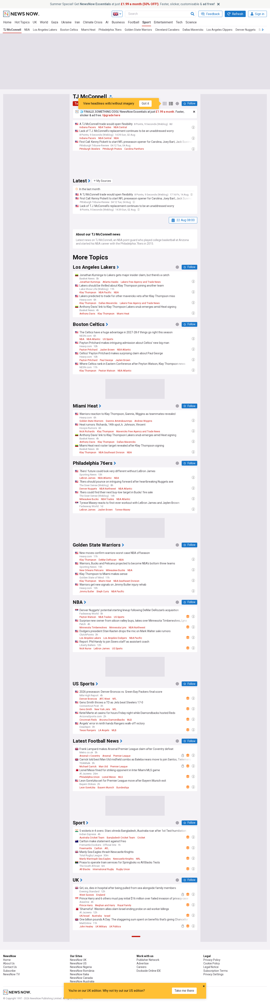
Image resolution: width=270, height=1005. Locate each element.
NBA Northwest (107, 489)
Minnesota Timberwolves (93, 627)
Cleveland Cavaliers (167, 29)
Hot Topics (22, 22)
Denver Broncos (88, 699)
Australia (97, 916)
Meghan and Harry (105, 905)
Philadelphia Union (89, 777)
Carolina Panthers (134, 149)
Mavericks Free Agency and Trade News (138, 431)
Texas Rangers (87, 730)
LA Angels (103, 730)
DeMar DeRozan (107, 560)
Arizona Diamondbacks (112, 720)
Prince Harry (86, 905)
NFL (114, 699)
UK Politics (115, 926)
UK (35, 22)
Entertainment (163, 22)
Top (77, 103)
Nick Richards (87, 431)
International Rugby (103, 869)
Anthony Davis (87, 313)
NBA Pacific (105, 292)
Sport (146, 22)
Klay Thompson (87, 292)
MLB (129, 720)
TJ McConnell (12, 29)
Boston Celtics (69, 29)
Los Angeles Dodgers (115, 638)
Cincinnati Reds (88, 720)
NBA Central (120, 127)
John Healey (86, 926)
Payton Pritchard (88, 350)
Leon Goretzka (87, 787)
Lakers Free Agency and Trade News (141, 282)
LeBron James (87, 478)
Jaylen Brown (107, 350)
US (107, 976)
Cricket (141, 837)
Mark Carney (86, 976)
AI (107, 22)
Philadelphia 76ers (110, 29)
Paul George (106, 360)
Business (118, 22)
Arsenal (106, 756)
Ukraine (66, 22)
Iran (77, 22)
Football (133, 22)
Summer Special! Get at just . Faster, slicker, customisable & (132, 4)
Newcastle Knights (123, 859)
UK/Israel (84, 916)
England (100, 895)
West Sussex (86, 895)
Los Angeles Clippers (219, 29)
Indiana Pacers (87, 127)
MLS (120, 777)
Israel (107, 916)
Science (191, 22)
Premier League (121, 756)
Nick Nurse (85, 648)
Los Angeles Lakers (45, 29)
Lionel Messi (109, 777)
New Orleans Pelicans (91, 570)
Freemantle (85, 848)
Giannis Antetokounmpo (119, 421)
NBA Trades (104, 127)
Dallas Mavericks (193, 29)
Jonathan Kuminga (89, 282)
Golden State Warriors (138, 29)
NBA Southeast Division (112, 452)
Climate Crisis (92, 22)
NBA (27, 29)
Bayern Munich (106, 787)
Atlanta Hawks (110, 282)
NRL (138, 859)
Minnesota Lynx (117, 627)
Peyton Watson (107, 371)
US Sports (108, 339)
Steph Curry (102, 591)
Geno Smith (85, 709)
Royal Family (124, 905)
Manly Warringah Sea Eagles (95, 859)
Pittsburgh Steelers (89, 149)
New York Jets (102, 709)
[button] (102, 180)
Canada (99, 976)
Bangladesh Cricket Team (121, 837)
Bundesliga (122, 787)
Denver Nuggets (246, 29)
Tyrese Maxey (122, 510)
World (44, 22)
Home (7, 22)
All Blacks (84, 869)
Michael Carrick (87, 766)
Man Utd (103, 766)
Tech (179, 22)
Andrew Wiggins (143, 421)
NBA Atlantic (93, 339)
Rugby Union (123, 869)
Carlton (98, 848)
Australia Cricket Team (91, 837)
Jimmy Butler (86, 591)
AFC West (104, 699)
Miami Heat (88, 29)
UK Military (101, 926)
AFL (107, 848)
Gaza (54, 22)
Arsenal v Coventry (89, 756)
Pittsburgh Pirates (112, 149)
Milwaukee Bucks (89, 499)
